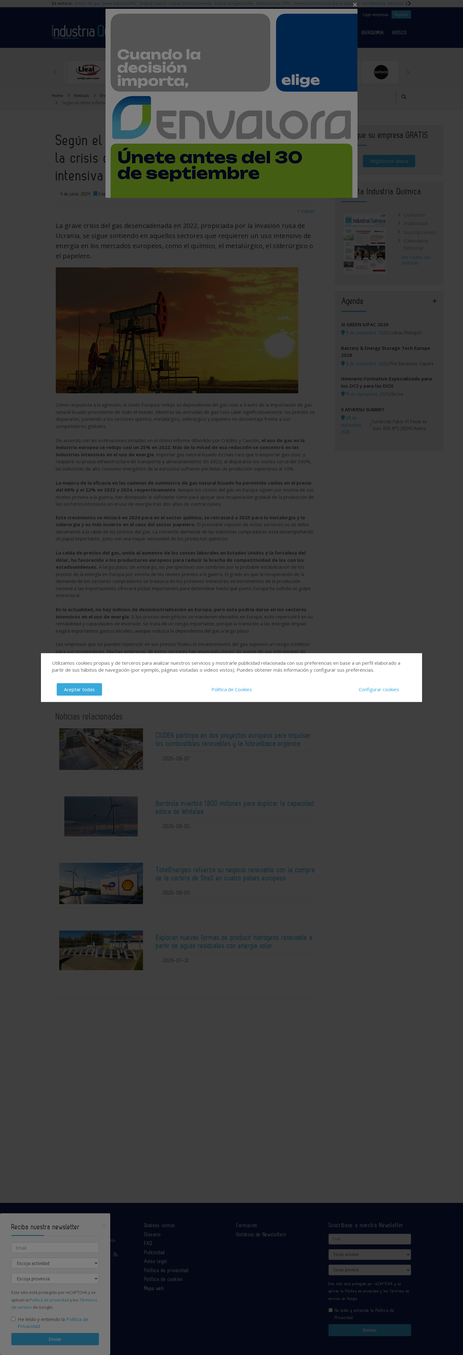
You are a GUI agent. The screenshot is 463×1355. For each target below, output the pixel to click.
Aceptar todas (79, 689)
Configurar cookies (379, 689)
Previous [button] (55, 72)
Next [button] (408, 72)
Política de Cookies (231, 689)
